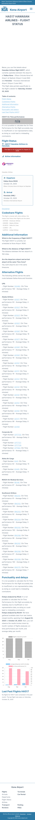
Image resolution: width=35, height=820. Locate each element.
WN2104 (17, 519)
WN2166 (17, 535)
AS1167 (16, 411)
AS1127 (16, 379)
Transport (6, 805)
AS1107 (16, 363)
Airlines (4, 802)
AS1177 (16, 419)
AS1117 (16, 371)
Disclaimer (23, 814)
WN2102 (17, 504)
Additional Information (10, 104)
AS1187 (16, 427)
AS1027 (17, 307)
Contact (29, 814)
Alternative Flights (8, 107)
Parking (20, 805)
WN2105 (17, 527)
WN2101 (17, 496)
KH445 (16, 469)
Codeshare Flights (8, 102)
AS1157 (16, 403)
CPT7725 (17, 435)
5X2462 (17, 286)
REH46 (16, 482)
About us (17, 816)
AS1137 (16, 387)
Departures (6, 797)
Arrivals (4, 794)
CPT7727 (17, 443)
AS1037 (17, 315)
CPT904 (17, 448)
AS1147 (16, 395)
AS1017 (16, 299)
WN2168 (17, 551)
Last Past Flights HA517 (10, 112)
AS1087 (17, 347)
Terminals (21, 792)
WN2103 (17, 512)
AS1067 (17, 331)
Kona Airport (18, 9)
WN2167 (17, 543)
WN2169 (17, 559)
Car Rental (21, 794)
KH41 (16, 461)
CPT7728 (17, 445)
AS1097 (17, 355)
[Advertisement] (17, 46)
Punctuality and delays (10, 109)
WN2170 (17, 567)
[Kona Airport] (5, 8)
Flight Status (6, 99)
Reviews (5, 808)
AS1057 (17, 323)
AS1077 (17, 339)
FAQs (19, 808)
